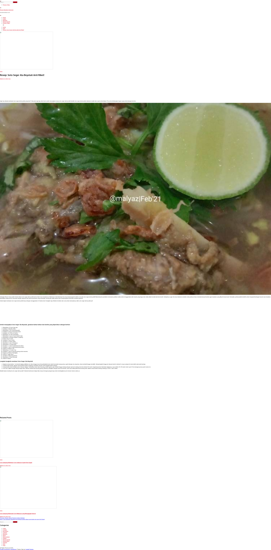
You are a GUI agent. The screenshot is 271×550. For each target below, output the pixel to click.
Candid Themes (29, 549)
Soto (1, 71)
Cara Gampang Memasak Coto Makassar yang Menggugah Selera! (18, 513)
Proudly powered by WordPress (8, 549)
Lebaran (5, 532)
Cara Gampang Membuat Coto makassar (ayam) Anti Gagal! (16, 462)
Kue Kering (5, 531)
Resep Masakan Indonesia (6, 10)
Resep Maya (6, 541)
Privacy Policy (6, 5)
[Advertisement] (135, 89)
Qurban (4, 538)
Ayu (9, 78)
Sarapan (5, 542)
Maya (4, 535)
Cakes (4, 19)
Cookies (5, 530)
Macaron (5, 20)
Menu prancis (6, 537)
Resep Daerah (6, 21)
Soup (4, 545)
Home (4, 17)
